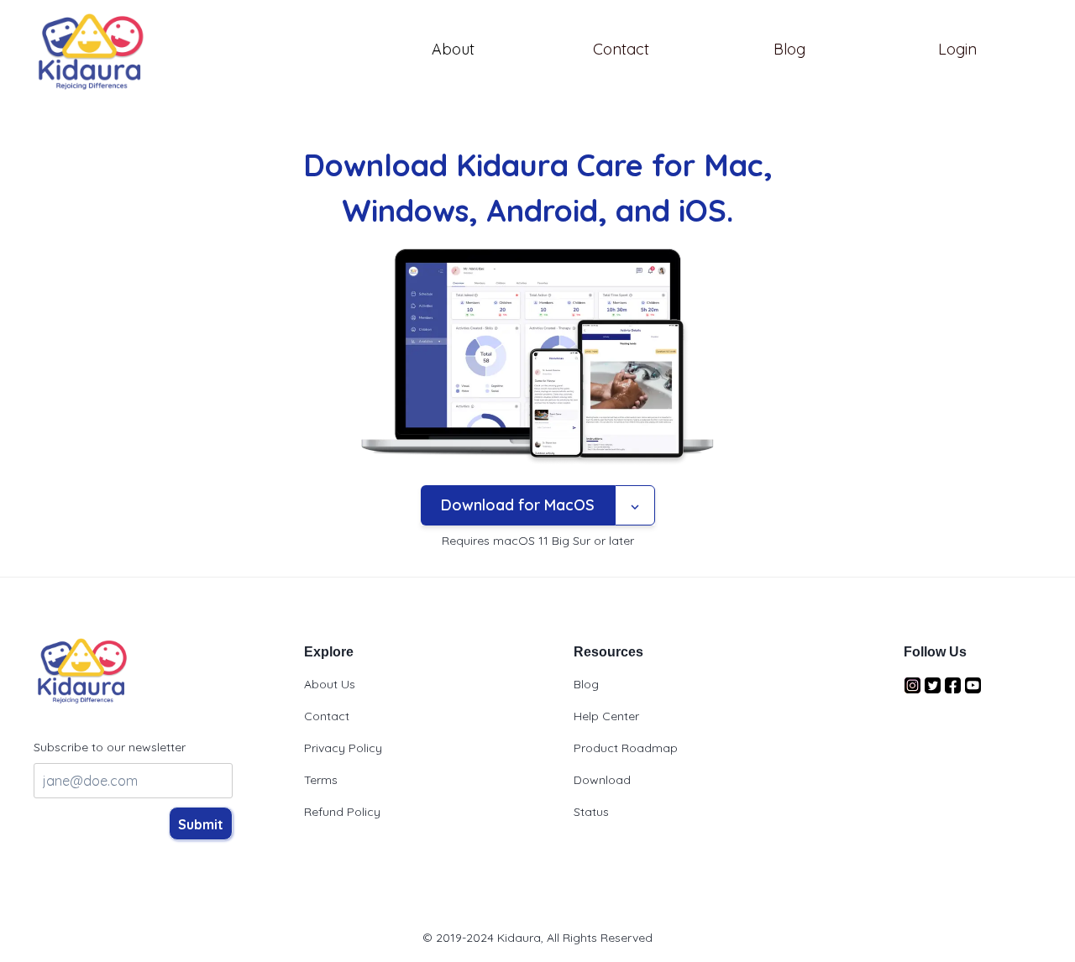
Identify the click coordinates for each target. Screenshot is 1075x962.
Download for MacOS (518, 505)
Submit (200, 824)
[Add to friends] (635, 505)
